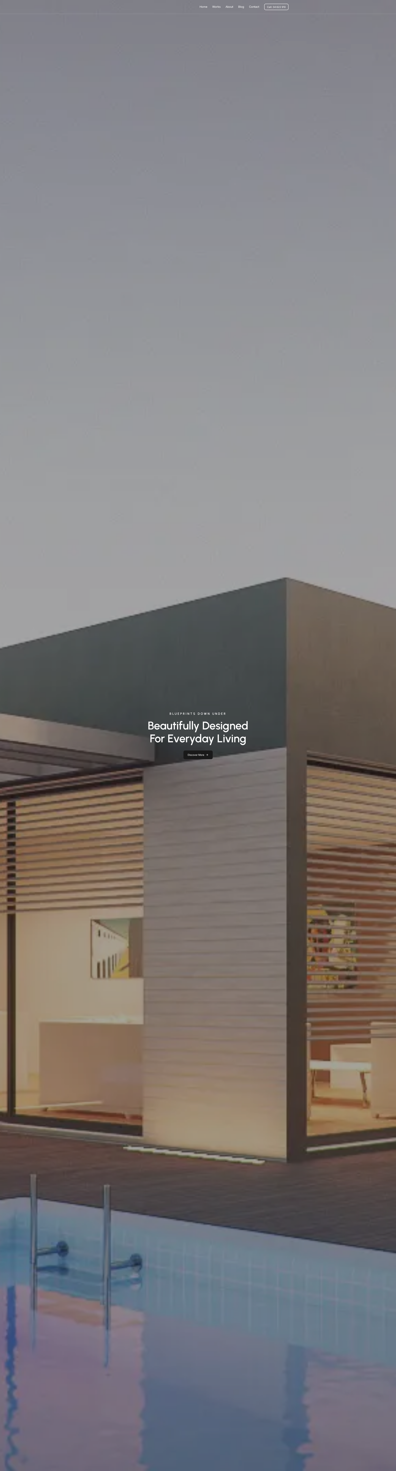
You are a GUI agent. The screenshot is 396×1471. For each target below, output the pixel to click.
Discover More (196, 754)
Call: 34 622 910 (276, 7)
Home (203, 6)
